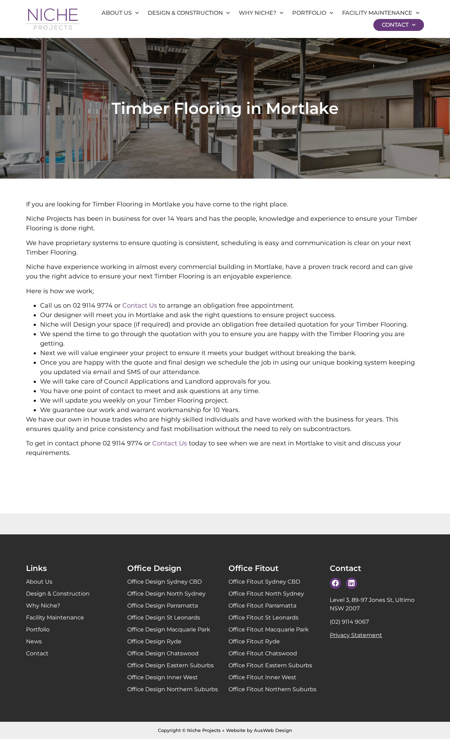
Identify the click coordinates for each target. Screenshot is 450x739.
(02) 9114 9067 (349, 621)
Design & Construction (185, 12)
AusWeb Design (273, 730)
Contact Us (139, 305)
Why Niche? (257, 12)
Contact (395, 24)
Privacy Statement (356, 635)
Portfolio (309, 12)
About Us (117, 12)
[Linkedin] (351, 583)
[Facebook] (335, 583)
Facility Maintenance (377, 12)
